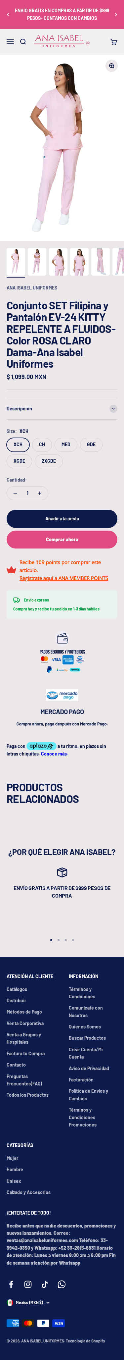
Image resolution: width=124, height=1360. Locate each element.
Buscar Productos (87, 1038)
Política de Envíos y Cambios (88, 1094)
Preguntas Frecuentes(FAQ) (24, 1079)
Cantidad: (17, 480)
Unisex (14, 1181)
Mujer (12, 1158)
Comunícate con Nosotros (86, 1011)
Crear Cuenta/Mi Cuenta (86, 1053)
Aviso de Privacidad (89, 1068)
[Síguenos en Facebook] (11, 1284)
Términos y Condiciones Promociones (83, 1117)
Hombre (15, 1169)
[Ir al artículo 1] (16, 263)
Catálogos (17, 989)
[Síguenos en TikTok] (44, 1284)
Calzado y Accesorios (29, 1192)
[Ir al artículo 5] (100, 263)
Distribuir (16, 1000)
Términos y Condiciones (82, 992)
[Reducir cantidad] (15, 493)
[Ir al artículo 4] (79, 263)
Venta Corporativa (25, 1023)
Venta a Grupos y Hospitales (24, 1038)
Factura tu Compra (26, 1053)
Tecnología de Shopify (85, 1340)
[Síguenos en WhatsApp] (61, 1284)
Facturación (81, 1079)
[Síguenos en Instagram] (27, 1284)
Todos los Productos (28, 1095)
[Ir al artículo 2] (37, 263)
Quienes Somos (85, 1026)
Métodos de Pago (24, 1012)
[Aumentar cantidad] (39, 493)
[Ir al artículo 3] (58, 263)
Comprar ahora (62, 539)
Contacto (16, 1065)
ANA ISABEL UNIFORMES (32, 287)
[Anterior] (8, 14)
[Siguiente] (116, 14)
